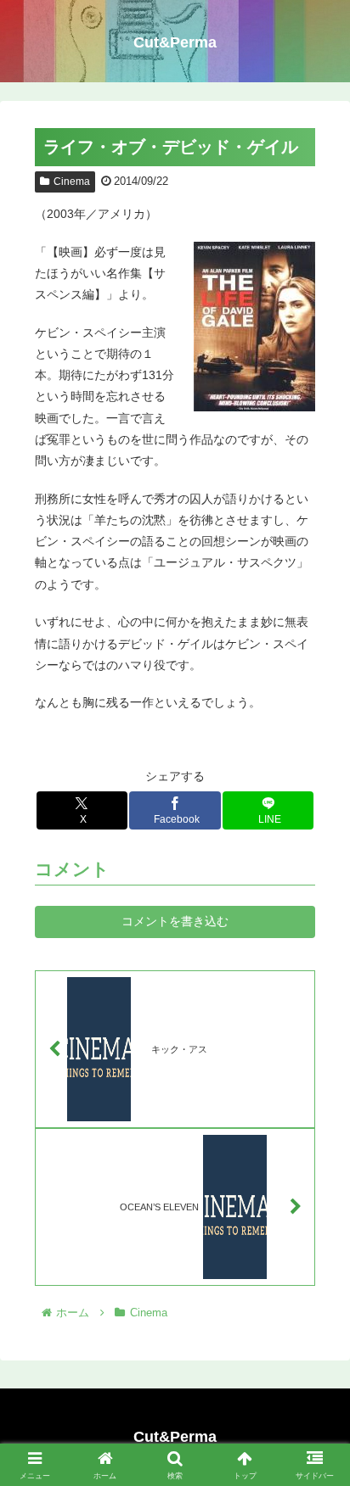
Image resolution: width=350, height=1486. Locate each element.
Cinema (72, 181)
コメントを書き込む (175, 921)
